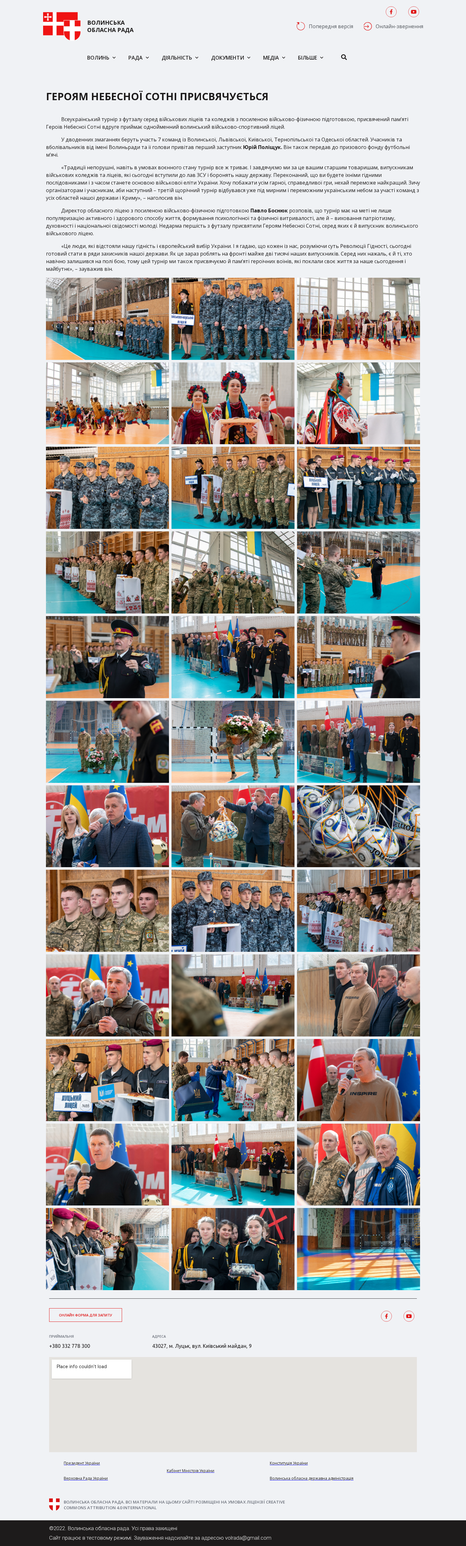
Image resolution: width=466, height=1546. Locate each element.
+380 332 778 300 (69, 1346)
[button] (85, 1315)
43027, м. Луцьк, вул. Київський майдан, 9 (202, 1346)
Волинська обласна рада (110, 26)
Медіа (271, 57)
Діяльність (177, 57)
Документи (227, 57)
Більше (307, 57)
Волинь (98, 57)
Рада (135, 57)
